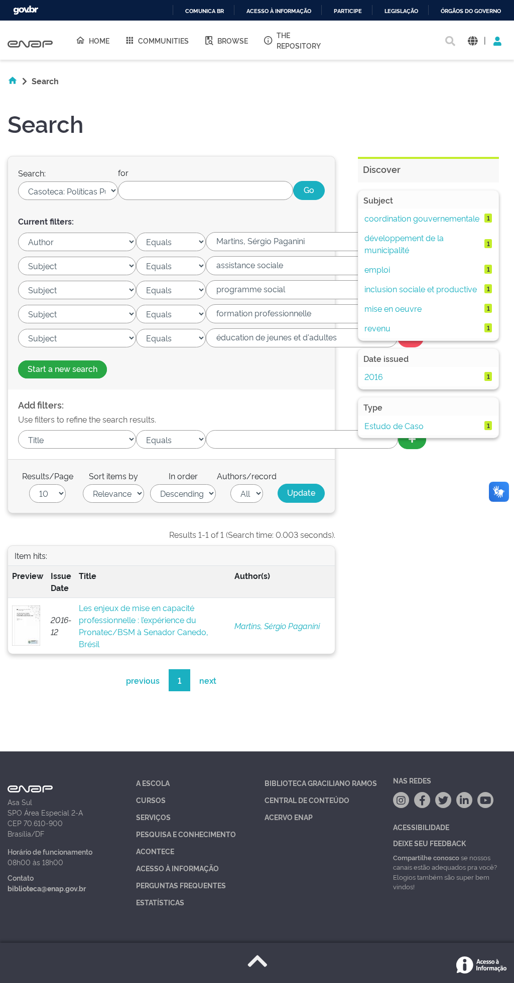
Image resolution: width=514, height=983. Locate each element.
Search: (32, 172)
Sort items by (113, 475)
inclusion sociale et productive (420, 288)
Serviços (153, 817)
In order (183, 475)
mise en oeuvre (393, 308)
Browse (232, 40)
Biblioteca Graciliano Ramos (321, 783)
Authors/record (247, 475)
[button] (472, 40)
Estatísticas (160, 902)
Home (99, 40)
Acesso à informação (278, 11)
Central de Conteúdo (307, 800)
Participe (348, 11)
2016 (373, 376)
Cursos (151, 800)
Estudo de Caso (394, 425)
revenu (377, 327)
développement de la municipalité (404, 243)
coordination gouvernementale (421, 218)
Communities (163, 40)
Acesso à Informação (177, 868)
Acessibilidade (421, 827)
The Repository (299, 40)
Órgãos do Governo (471, 11)
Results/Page (47, 475)
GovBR (25, 10)
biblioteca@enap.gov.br (47, 888)
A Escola (153, 783)
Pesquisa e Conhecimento (186, 834)
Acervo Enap (289, 817)
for (123, 172)
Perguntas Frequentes (181, 885)
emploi (377, 269)
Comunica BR (204, 11)
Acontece (155, 851)
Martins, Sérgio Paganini (277, 625)
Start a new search (62, 368)
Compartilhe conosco (426, 857)
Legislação (401, 11)
